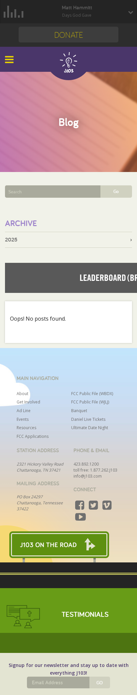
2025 (11, 239)
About (22, 393)
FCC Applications (33, 436)
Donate (68, 34)
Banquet (79, 410)
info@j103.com (87, 476)
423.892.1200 (86, 464)
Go (116, 191)
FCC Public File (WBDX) (92, 393)
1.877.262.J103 (103, 470)
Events (23, 419)
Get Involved (28, 402)
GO (99, 683)
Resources (26, 427)
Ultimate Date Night (89, 427)
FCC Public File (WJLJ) (90, 402)
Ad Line (24, 410)
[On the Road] (68, 544)
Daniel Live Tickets (88, 419)
